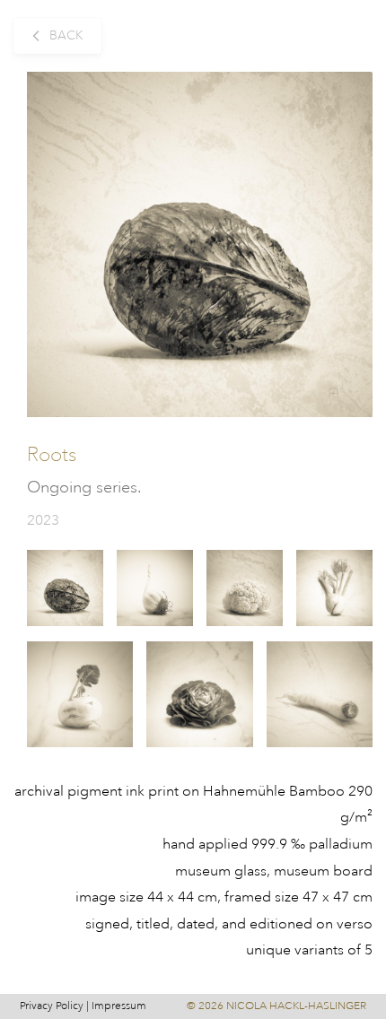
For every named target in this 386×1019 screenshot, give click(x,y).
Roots (51, 454)
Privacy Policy (51, 1006)
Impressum (119, 1006)
